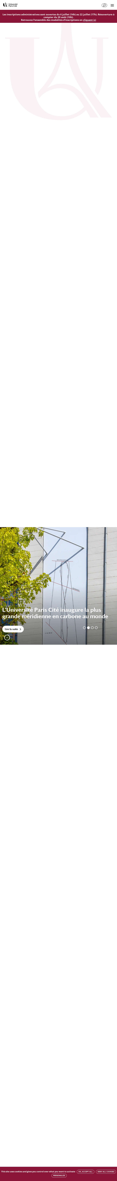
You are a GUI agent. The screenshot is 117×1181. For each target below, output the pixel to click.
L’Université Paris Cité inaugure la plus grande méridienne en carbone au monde (55, 613)
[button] (7, 637)
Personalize (59, 1175)
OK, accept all (85, 1172)
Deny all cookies (106, 1172)
